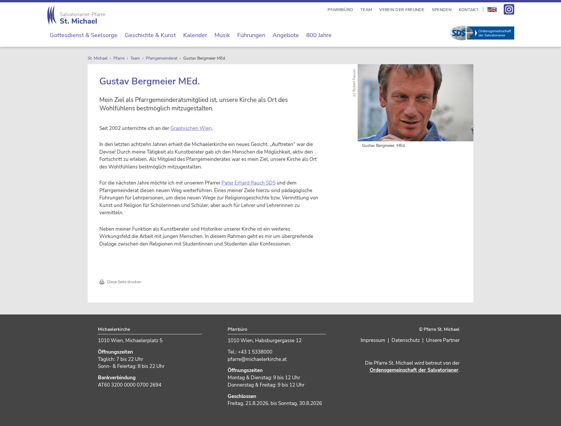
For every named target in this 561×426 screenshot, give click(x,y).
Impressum (373, 340)
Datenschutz (406, 340)
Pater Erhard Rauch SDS (248, 183)
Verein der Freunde (401, 10)
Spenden (441, 10)
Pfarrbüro (340, 10)
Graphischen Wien (191, 128)
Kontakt (469, 10)
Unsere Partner (443, 340)
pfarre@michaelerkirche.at (257, 359)
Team (366, 10)
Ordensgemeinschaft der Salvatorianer (414, 370)
